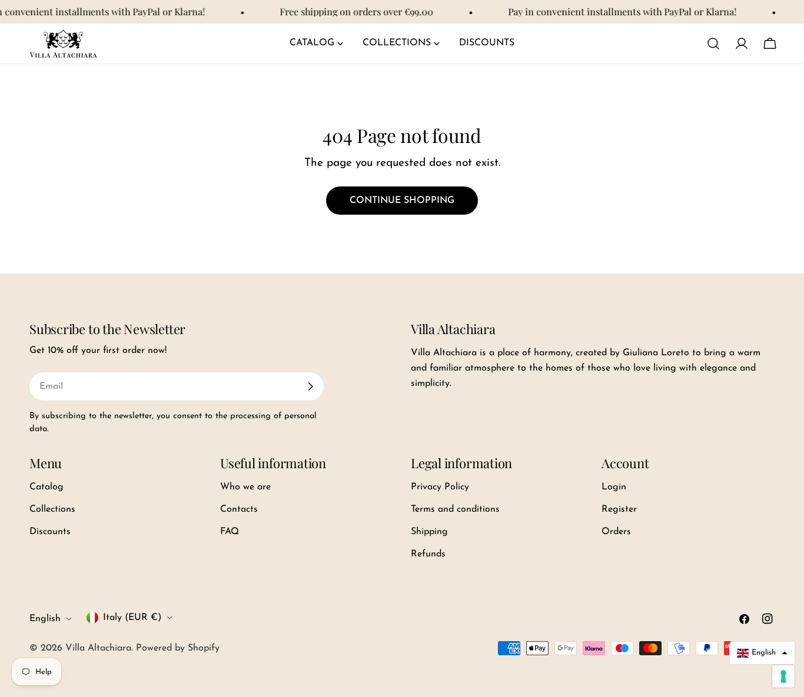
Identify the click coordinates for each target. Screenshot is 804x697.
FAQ (229, 531)
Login (614, 487)
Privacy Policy (440, 487)
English (45, 618)
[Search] (713, 43)
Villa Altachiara (98, 648)
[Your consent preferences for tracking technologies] (783, 676)
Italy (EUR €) (132, 617)
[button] (762, 652)
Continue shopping (402, 200)
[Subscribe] (310, 386)
